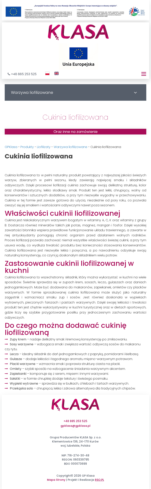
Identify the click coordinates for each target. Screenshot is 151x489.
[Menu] (143, 74)
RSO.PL (99, 480)
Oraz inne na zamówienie (75, 131)
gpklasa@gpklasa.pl (75, 426)
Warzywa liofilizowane (70, 147)
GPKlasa (11, 147)
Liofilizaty (44, 147)
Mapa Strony (56, 480)
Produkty (27, 147)
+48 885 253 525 (24, 74)
